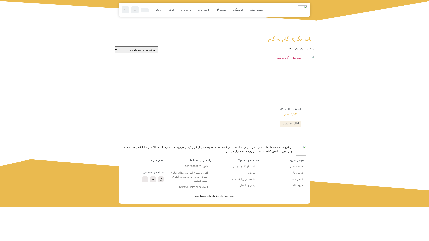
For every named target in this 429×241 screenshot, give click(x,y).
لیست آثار (221, 9)
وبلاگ (158, 9)
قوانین (170, 9)
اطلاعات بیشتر (290, 123)
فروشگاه (238, 9)
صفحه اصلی (257, 9)
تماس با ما (203, 9)
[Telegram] (145, 179)
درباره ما (186, 9)
